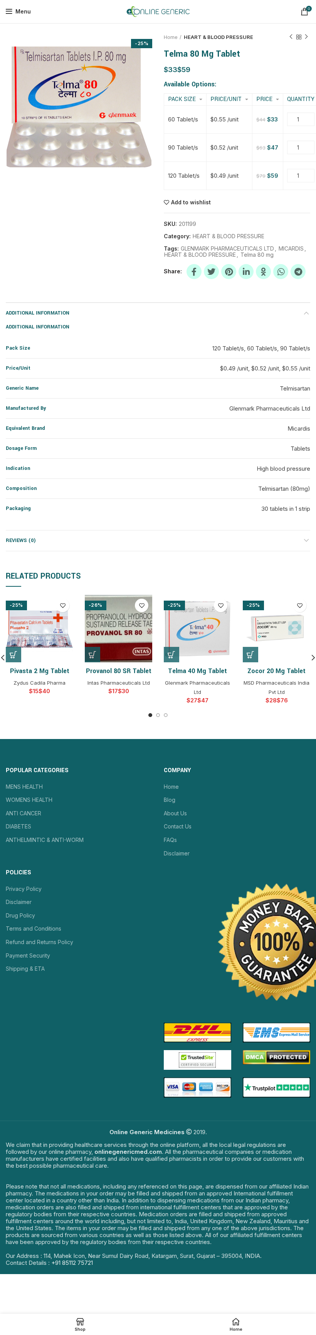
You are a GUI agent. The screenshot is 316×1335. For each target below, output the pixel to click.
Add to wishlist (191, 202)
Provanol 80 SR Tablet (118, 671)
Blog (169, 799)
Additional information (37, 313)
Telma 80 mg (257, 255)
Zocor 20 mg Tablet (276, 671)
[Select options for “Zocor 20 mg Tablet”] (250, 654)
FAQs (170, 840)
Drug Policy (20, 915)
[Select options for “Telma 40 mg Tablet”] (171, 654)
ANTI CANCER (23, 813)
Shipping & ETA (25, 968)
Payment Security (28, 955)
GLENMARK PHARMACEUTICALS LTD (227, 249)
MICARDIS (291, 249)
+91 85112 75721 (72, 1262)
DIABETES (18, 826)
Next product (306, 37)
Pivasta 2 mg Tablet (39, 671)
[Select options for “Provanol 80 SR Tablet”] (92, 654)
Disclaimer (177, 853)
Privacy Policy (24, 889)
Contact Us (178, 826)
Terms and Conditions (33, 928)
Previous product (291, 37)
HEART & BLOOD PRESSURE (218, 37)
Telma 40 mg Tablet (197, 671)
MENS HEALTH (24, 786)
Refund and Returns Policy (39, 942)
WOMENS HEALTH (29, 799)
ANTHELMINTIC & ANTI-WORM (45, 840)
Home (171, 37)
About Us (175, 813)
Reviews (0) (21, 540)
